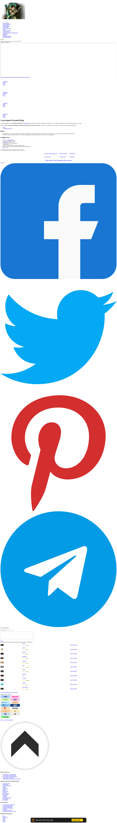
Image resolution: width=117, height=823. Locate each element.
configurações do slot (8, 128)
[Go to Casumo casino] (11, 684)
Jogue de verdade (73, 644)
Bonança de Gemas (63, 153)
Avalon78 (24, 674)
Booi (23, 665)
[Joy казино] (11, 671)
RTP (4, 83)
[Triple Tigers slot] (60, 111)
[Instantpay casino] (11, 662)
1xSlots (23, 669)
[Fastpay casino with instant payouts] (12, 18)
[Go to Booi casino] (11, 667)
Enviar (1, 641)
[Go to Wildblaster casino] (11, 658)
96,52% (4, 106)
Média (4, 82)
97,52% (4, 117)
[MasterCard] (5, 708)
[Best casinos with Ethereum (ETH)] (15, 714)
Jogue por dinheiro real (5, 77)
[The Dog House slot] (60, 90)
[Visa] (5, 696)
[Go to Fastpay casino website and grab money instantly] (11, 645)
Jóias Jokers (72, 156)
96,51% (4, 95)
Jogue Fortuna (25, 687)
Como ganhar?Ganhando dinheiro (6, 28)
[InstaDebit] (15, 705)
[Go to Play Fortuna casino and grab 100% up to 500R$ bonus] (11, 689)
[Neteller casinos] (5, 699)
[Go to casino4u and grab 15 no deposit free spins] (11, 654)
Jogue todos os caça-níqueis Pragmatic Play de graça (20, 77)
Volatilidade (5, 81)
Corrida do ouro (63, 156)
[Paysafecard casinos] (5, 702)
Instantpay (24, 660)
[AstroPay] (15, 708)
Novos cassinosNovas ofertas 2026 (6, 23)
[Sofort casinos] (15, 702)
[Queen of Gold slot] (60, 79)
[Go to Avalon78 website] (11, 675)
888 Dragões (72, 153)
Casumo (23, 682)
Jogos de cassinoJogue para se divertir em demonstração (10, 32)
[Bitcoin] (5, 711)
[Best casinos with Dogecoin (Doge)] (15, 711)
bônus (4, 127)
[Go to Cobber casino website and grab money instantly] (11, 649)
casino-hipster (3, 1)
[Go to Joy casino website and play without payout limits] (11, 680)
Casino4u (24, 652)
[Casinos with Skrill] (15, 699)
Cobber (23, 647)
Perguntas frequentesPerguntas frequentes (7, 37)
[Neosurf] (15, 696)
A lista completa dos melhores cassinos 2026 (9, 692)
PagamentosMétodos (5, 34)
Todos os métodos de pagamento (6, 719)
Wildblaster (24, 656)
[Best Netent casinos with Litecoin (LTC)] (5, 714)
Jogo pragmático (27, 123)
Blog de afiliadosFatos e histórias (6, 26)
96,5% (4, 84)
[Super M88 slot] (60, 101)
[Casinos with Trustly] (5, 717)
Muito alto (5, 93)
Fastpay (23, 643)
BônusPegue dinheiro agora (7, 30)
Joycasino (24, 678)
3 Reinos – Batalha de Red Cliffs (50, 153)
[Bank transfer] (5, 705)
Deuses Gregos (47, 156)
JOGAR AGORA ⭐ (77, 820)
